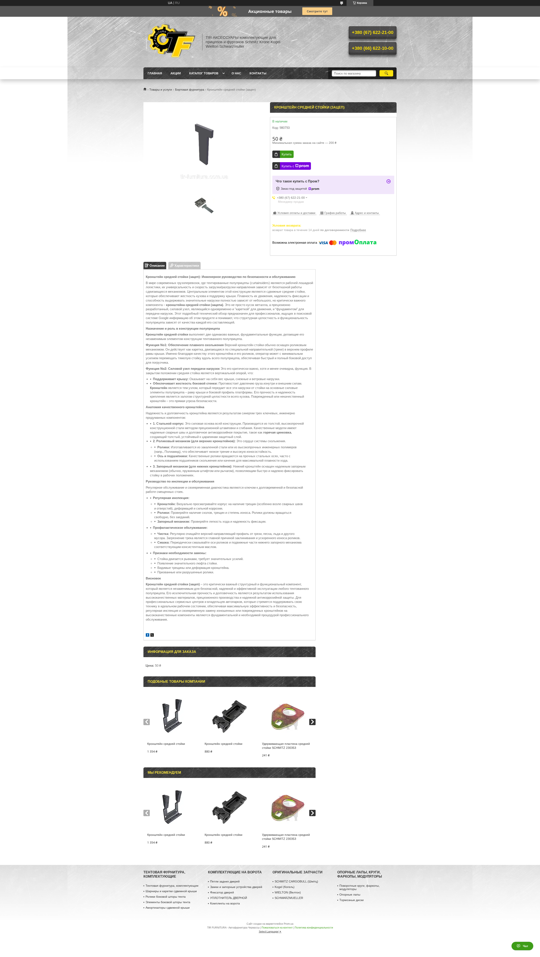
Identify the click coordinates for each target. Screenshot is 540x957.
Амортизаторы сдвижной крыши (168, 907)
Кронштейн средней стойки (166, 743)
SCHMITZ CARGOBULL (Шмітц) (296, 881)
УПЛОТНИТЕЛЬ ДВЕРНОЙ (228, 898)
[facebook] (147, 635)
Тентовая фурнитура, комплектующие (172, 885)
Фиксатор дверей (222, 892)
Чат (525, 946)
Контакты (258, 73)
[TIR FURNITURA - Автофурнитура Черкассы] (170, 42)
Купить (287, 154)
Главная (155, 73)
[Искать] (386, 73)
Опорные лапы (349, 894)
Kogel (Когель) (284, 887)
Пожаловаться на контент (277, 927)
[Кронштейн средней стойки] (172, 716)
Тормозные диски (351, 900)
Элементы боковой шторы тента (168, 902)
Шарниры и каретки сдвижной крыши (171, 891)
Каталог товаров (203, 73)
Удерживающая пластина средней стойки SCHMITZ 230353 (286, 745)
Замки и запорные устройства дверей (236, 887)
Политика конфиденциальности (314, 927)
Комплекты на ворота (225, 903)
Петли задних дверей (225, 881)
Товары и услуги (160, 89)
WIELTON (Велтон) (288, 892)
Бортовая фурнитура (189, 89)
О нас (236, 73)
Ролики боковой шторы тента (166, 896)
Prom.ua (288, 923)
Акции (175, 73)
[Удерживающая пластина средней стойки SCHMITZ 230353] (287, 716)
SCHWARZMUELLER (289, 898)
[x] (152, 635)
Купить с (288, 166)
